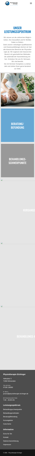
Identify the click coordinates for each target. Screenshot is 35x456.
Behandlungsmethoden (11, 413)
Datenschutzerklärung (10, 441)
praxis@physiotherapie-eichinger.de (15, 394)
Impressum (7, 444)
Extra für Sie (7, 434)
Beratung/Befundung (10, 417)
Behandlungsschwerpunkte (12, 409)
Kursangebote (8, 420)
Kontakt (5, 437)
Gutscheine (7, 424)
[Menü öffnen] (31, 3)
